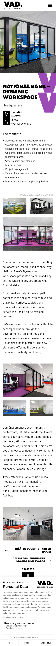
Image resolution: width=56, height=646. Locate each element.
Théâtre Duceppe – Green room (32, 550)
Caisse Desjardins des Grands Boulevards (29, 560)
